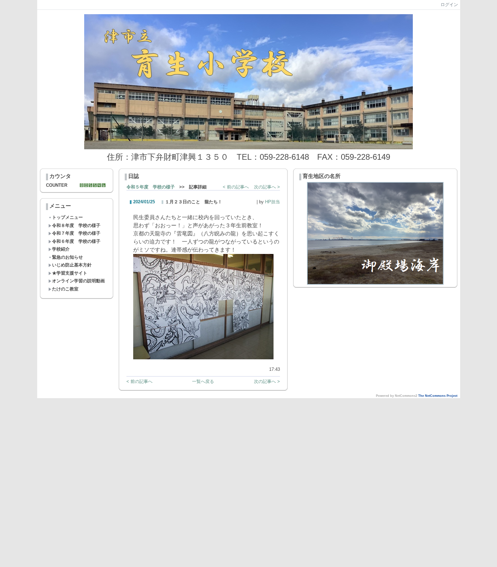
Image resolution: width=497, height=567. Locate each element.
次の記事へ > (267, 186)
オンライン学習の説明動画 (78, 280)
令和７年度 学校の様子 (76, 233)
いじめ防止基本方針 (72, 264)
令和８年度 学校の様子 (76, 225)
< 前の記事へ (236, 186)
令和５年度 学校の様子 (150, 186)
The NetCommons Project (437, 395)
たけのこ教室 (65, 288)
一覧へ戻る (203, 381)
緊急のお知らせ (67, 257)
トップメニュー (67, 217)
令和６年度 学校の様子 (76, 241)
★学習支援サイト (69, 273)
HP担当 (272, 201)
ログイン (449, 4)
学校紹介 (61, 249)
